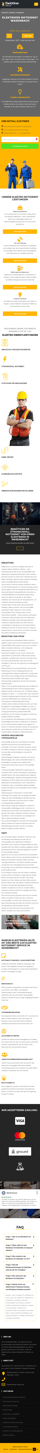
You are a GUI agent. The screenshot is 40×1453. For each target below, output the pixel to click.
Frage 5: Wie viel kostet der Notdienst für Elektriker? (16, 1277)
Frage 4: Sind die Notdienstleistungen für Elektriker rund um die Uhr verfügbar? (18, 1267)
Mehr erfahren (20, 232)
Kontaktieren (13, 1449)
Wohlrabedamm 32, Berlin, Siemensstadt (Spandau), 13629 (20, 1373)
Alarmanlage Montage (11, 474)
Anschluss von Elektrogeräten (15, 350)
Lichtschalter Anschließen (14, 383)
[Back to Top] (34, 1449)
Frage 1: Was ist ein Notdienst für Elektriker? (18, 1238)
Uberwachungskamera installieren (17, 491)
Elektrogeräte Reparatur (11, 1401)
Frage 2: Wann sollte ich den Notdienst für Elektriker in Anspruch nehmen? (19, 1247)
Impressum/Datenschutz (25, 1449)
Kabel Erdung (7, 457)
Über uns (27, 36)
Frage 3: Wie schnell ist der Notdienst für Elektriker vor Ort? (18, 1257)
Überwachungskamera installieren (14, 1397)
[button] (18, 1216)
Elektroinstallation (9, 1435)
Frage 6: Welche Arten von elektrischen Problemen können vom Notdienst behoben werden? (18, 1286)
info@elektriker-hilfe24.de (15, 1384)
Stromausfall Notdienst (12, 366)
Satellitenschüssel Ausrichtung (13, 1422)
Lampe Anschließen (9, 1418)
